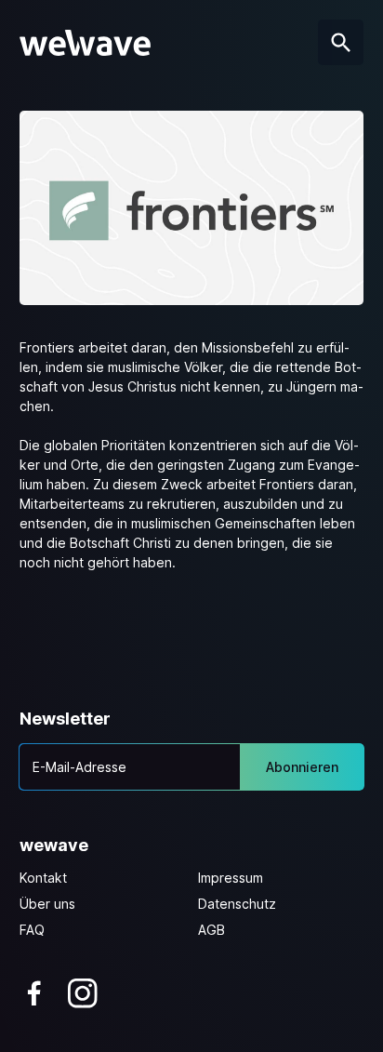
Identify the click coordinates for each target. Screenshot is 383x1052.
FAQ (32, 930)
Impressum (230, 878)
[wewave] (85, 43)
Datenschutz (237, 904)
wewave (54, 845)
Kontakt (43, 878)
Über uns (47, 904)
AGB (211, 930)
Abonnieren (302, 767)
